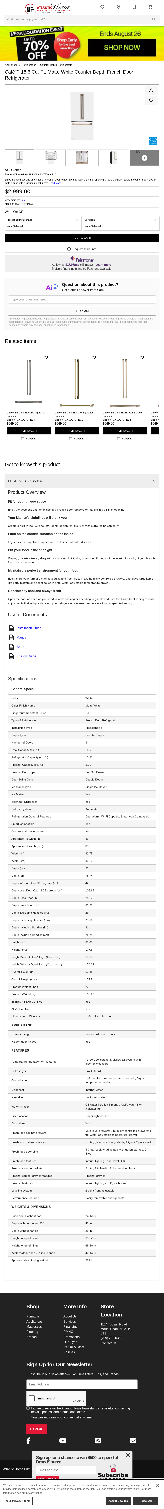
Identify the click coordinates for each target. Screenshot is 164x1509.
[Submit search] (154, 19)
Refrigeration (29, 64)
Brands (31, 1337)
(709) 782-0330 (111, 1338)
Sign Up (36, 1429)
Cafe (23, 200)
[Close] (157, 1485)
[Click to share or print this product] (151, 90)
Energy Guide (26, 656)
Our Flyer (70, 1342)
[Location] (118, 7)
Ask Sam (82, 311)
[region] (82, 1494)
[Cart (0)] (150, 7)
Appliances (11, 64)
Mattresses (34, 1326)
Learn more (103, 264)
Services (69, 1321)
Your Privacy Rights (17, 1500)
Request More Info (84, 249)
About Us (70, 1316)
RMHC (68, 1331)
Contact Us (108, 1343)
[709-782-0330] (134, 7)
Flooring (32, 1331)
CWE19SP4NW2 (24, 204)
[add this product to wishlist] (151, 100)
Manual (22, 637)
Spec (20, 647)
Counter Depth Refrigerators (56, 64)
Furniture (32, 1316)
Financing (70, 1326)
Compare (31, 438)
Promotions (71, 1337)
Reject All (146, 1500)
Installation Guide (29, 628)
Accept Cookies (118, 1500)
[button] (12, 7)
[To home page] (47, 7)
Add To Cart (82, 237)
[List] (102, 7)
